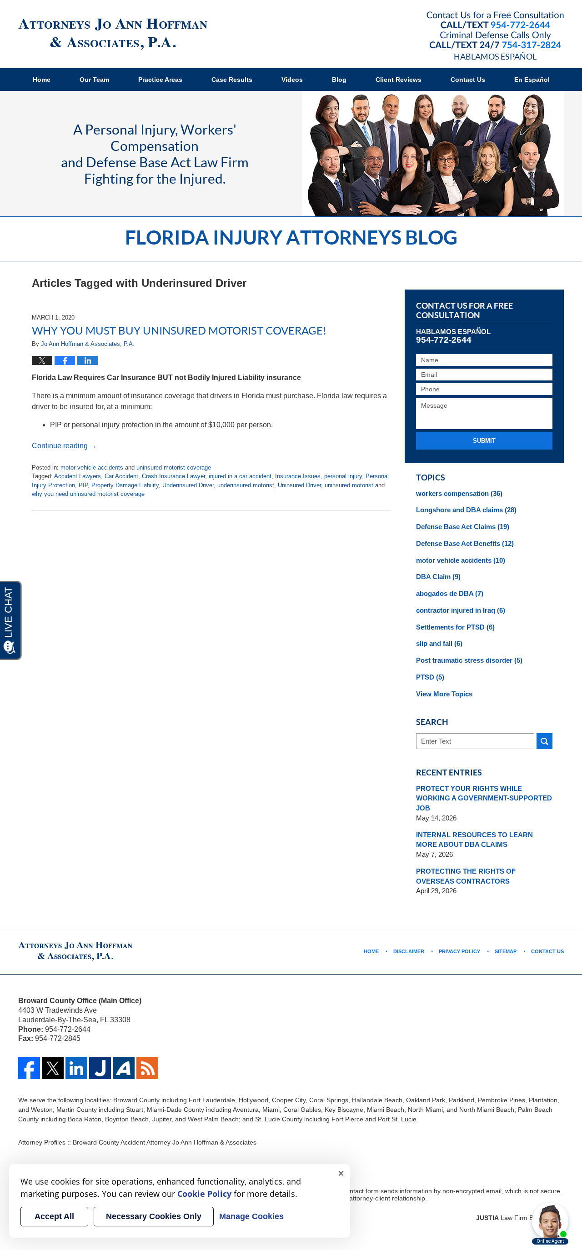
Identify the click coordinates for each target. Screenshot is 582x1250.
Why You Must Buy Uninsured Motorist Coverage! (179, 330)
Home (41, 79)
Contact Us (468, 79)
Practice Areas (160, 79)
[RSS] (147, 1076)
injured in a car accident (240, 476)
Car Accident (121, 476)
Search (544, 741)
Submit (484, 440)
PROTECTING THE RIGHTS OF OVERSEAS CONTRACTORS (466, 876)
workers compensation (459, 493)
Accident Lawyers (77, 476)
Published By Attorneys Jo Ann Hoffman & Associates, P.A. (495, 30)
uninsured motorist (349, 485)
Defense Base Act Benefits (465, 543)
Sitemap (506, 951)
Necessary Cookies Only (153, 1216)
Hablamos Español (495, 56)
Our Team (94, 79)
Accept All (54, 1216)
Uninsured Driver (299, 485)
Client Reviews (398, 79)
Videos (292, 79)
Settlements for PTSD (455, 627)
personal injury (343, 476)
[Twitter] (53, 1076)
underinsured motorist (245, 485)
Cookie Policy (204, 1193)
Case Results (231, 79)
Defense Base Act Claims (462, 526)
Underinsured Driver (188, 485)
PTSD (430, 677)
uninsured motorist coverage (173, 467)
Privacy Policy (459, 951)
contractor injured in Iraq (460, 610)
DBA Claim (438, 576)
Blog (339, 79)
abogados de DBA (449, 593)
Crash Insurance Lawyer (173, 476)
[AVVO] (124, 1076)
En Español (532, 79)
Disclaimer (408, 951)
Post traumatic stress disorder (469, 660)
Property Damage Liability (125, 485)
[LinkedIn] (76, 1076)
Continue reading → (64, 446)
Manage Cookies (251, 1216)
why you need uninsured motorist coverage (88, 493)
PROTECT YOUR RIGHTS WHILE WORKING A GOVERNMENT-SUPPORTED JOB (484, 798)
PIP (83, 485)
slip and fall (439, 643)
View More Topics (444, 694)
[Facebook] (29, 1076)
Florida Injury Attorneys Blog (112, 34)
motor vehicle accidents (91, 467)
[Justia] (100, 1076)
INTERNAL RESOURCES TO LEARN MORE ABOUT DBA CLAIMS (474, 840)
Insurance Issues (298, 476)
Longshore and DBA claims (466, 510)
